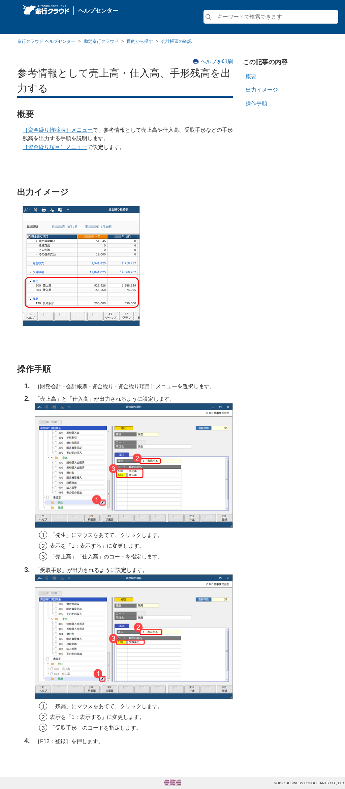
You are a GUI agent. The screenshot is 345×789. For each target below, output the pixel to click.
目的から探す (140, 41)
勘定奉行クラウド (101, 41)
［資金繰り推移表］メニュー (58, 130)
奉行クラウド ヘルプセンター (46, 41)
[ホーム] (46, 8)
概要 (251, 76)
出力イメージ (262, 90)
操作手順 (256, 103)
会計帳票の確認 (176, 41)
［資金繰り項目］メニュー (55, 147)
